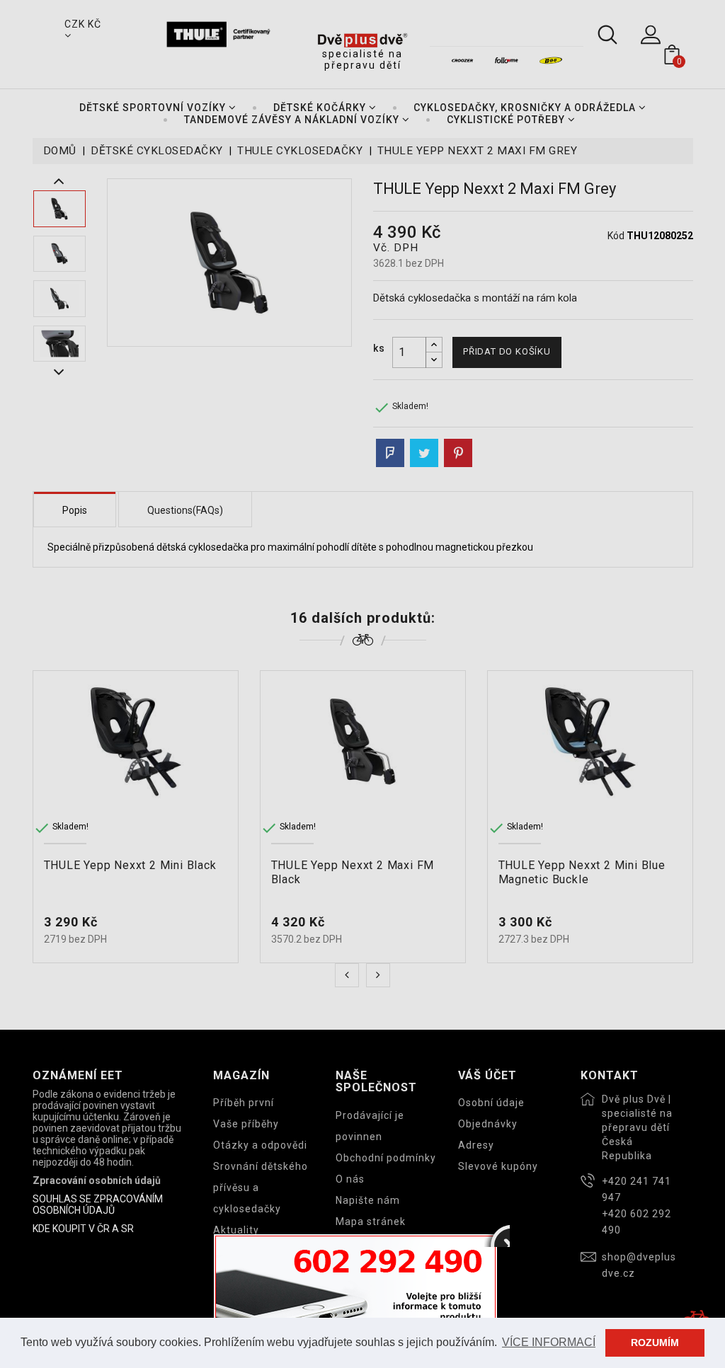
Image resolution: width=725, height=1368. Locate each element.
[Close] (497, 1234)
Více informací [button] (548, 1342)
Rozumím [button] (655, 1342)
